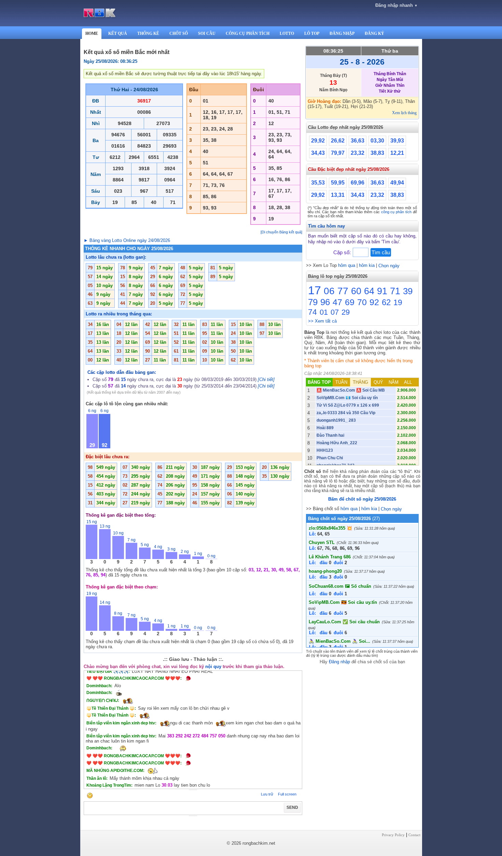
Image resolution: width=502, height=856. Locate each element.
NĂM (394, 382)
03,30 (377, 141)
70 (362, 302)
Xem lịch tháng (404, 112)
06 (329, 291)
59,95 (338, 183)
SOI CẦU (206, 33)
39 (408, 291)
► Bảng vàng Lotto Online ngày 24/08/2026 (127, 240)
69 (349, 302)
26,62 (338, 141)
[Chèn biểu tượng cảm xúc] (89, 796)
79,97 (338, 153)
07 (335, 312)
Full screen (287, 794)
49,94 (397, 183)
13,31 (338, 195)
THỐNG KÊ (148, 33)
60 (356, 291)
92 (374, 302)
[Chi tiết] (266, 379)
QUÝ (378, 382)
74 (312, 312)
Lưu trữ (267, 794)
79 (313, 302)
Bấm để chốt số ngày (362, 499)
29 (345, 312)
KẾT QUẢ (117, 33)
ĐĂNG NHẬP (342, 33)
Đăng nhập (339, 661)
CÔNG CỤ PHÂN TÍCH (247, 33)
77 (342, 291)
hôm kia (367, 265)
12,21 (397, 153)
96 (325, 302)
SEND (292, 807)
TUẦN (341, 382)
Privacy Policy (393, 835)
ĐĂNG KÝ (374, 33)
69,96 (357, 183)
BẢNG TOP (319, 382)
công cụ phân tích (396, 212)
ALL (408, 382)
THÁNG (360, 382)
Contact (414, 835)
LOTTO (287, 33)
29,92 (318, 141)
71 (395, 291)
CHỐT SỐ (178, 33)
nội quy (213, 666)
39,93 (397, 141)
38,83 (377, 153)
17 (314, 290)
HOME (91, 33)
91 (382, 291)
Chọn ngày (389, 265)
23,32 (357, 153)
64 (369, 291)
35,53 (318, 183)
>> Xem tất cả (322, 321)
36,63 (357, 141)
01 (324, 312)
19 (397, 302)
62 (386, 302)
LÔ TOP (311, 33)
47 (337, 302)
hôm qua (346, 265)
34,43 (318, 153)
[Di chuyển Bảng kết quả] (281, 232)
